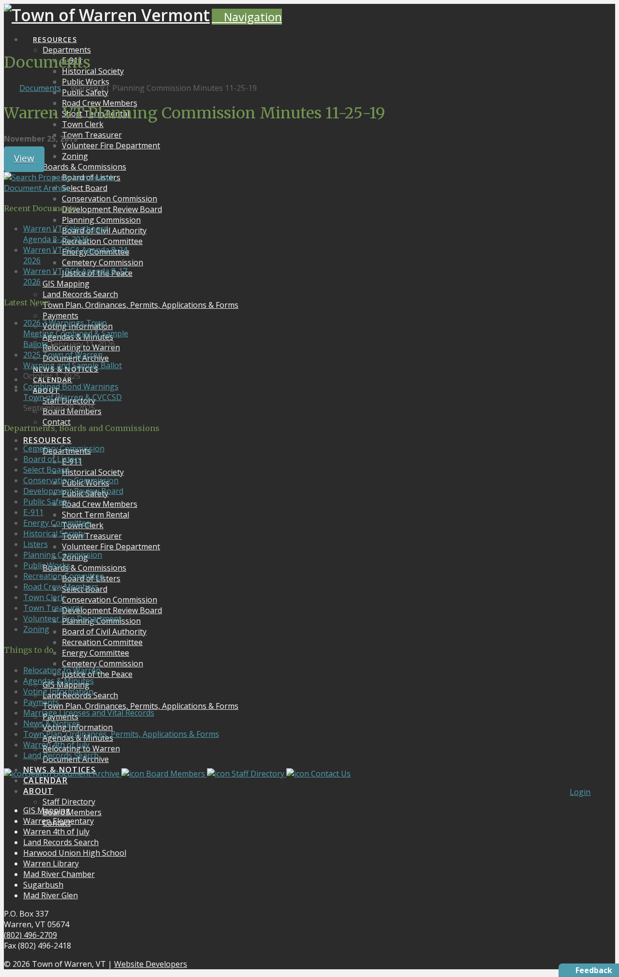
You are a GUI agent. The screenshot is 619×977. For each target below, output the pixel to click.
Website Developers (150, 964)
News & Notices (51, 723)
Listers (35, 544)
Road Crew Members (61, 586)
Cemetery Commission (63, 448)
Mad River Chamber (59, 874)
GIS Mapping (46, 810)
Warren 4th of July (56, 744)
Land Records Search (61, 755)
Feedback (593, 970)
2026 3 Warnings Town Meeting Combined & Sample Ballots (75, 333)
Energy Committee (56, 522)
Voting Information (58, 691)
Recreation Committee (63, 576)
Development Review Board (73, 491)
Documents (40, 88)
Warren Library (51, 863)
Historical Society (54, 533)
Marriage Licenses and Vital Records (88, 712)
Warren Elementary (58, 821)
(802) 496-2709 (30, 935)
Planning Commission (62, 554)
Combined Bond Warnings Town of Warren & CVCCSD (72, 391)
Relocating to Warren (62, 670)
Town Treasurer (53, 608)
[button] (247, 17)
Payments (41, 702)
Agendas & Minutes (58, 680)
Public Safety (46, 501)
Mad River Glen (50, 895)
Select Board (46, 469)
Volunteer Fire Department (72, 618)
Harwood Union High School (74, 853)
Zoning (36, 629)
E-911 (33, 512)
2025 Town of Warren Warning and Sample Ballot (72, 360)
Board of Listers (52, 459)
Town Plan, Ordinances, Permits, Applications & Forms (121, 734)
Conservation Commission (70, 480)
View (24, 158)
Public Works (47, 565)
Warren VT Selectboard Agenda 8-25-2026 (65, 233)
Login (580, 792)
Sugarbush (43, 884)
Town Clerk (44, 597)
